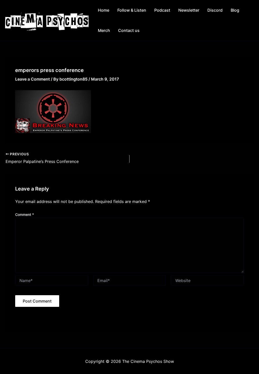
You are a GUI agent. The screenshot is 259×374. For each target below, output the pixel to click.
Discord (215, 10)
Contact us (129, 30)
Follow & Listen (131, 10)
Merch (104, 30)
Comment (24, 214)
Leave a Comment (32, 79)
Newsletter (188, 10)
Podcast (162, 10)
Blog (235, 10)
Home (103, 10)
